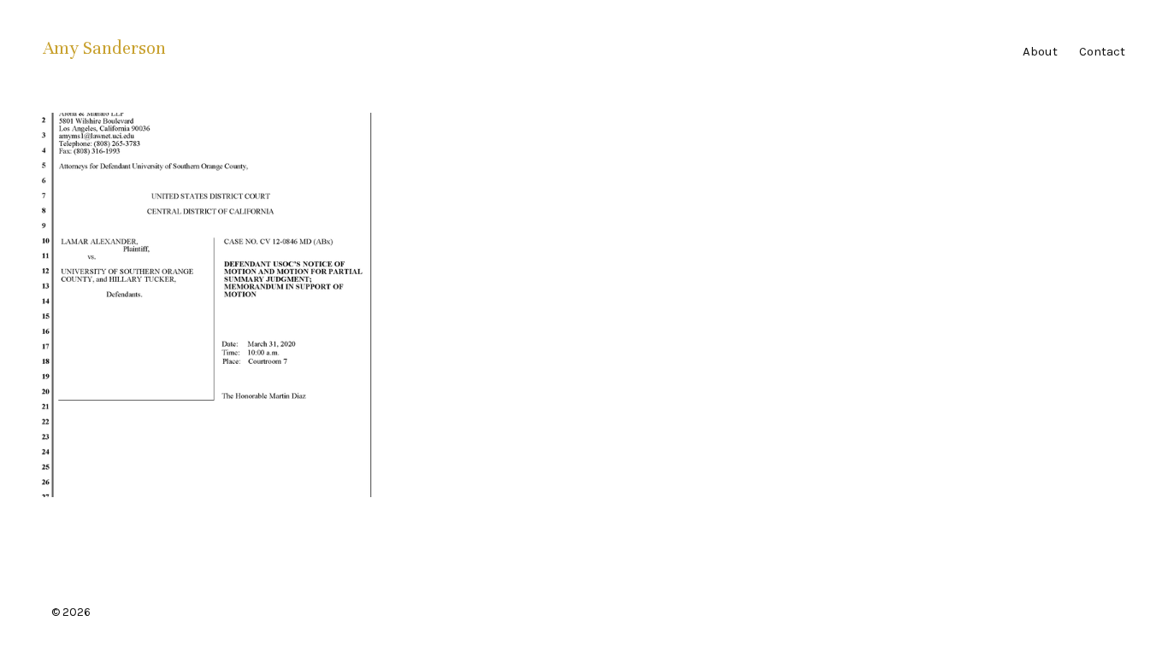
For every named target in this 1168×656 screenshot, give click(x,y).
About (1040, 51)
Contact (1102, 51)
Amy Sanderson (104, 48)
